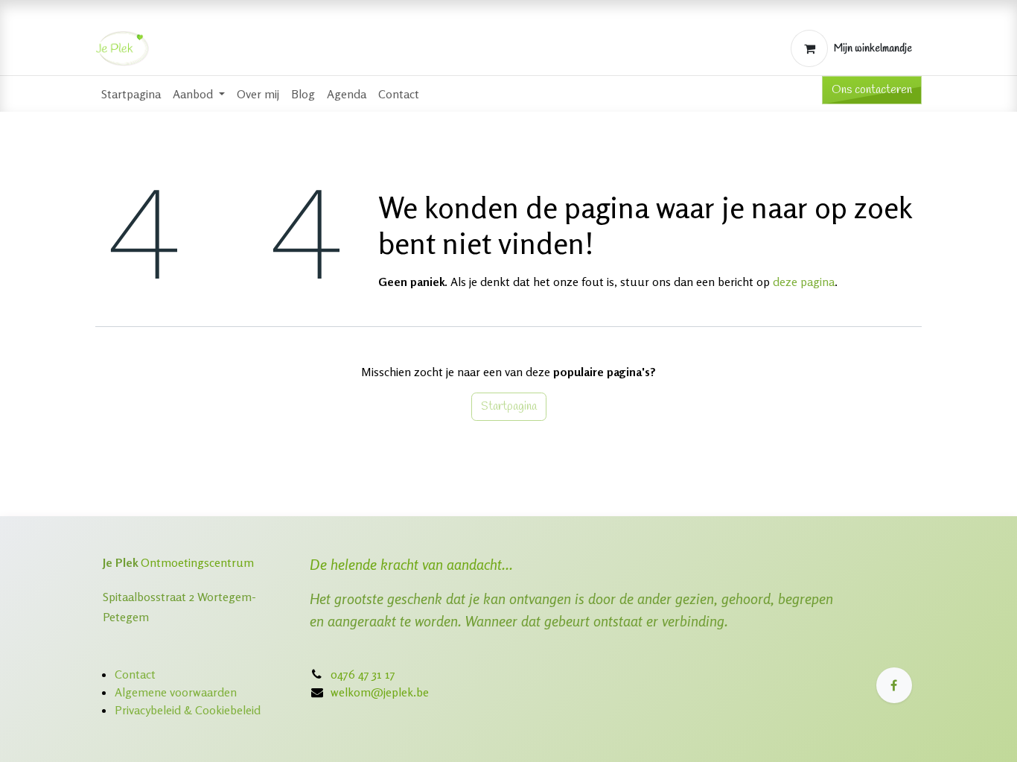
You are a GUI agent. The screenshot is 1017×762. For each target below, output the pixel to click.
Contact (135, 674)
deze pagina (804, 281)
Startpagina (509, 406)
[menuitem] (131, 94)
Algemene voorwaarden (176, 692)
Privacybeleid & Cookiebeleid (188, 709)
